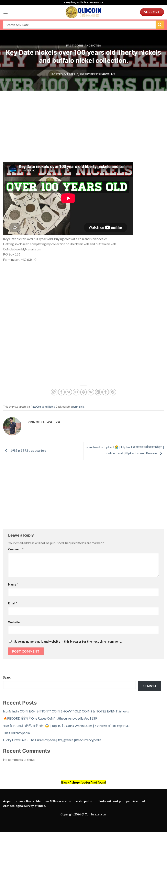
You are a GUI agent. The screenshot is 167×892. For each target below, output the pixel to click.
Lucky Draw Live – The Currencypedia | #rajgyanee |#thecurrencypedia (52, 740)
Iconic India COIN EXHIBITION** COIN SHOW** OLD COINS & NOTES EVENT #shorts (66, 711)
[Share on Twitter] (68, 392)
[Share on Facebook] (61, 392)
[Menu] (5, 12)
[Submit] (160, 24)
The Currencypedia (16, 733)
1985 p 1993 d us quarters (28, 450)
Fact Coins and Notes (83, 45)
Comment (15, 549)
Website (14, 622)
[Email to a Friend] (76, 392)
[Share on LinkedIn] (98, 392)
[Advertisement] (83, 131)
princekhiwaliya (102, 74)
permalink (78, 406)
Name (13, 584)
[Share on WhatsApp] (54, 392)
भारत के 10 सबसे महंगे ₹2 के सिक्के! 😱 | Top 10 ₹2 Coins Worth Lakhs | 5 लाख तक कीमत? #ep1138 (66, 725)
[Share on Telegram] (113, 392)
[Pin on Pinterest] (83, 392)
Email (12, 603)
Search (7, 677)
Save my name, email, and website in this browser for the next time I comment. (68, 641)
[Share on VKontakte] (91, 392)
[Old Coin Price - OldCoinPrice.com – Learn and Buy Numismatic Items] (83, 12)
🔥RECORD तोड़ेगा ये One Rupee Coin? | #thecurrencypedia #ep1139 (50, 718)
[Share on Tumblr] (105, 392)
